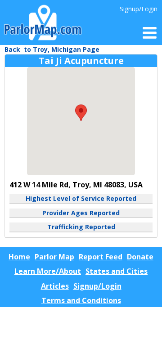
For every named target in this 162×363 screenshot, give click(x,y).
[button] (81, 113)
